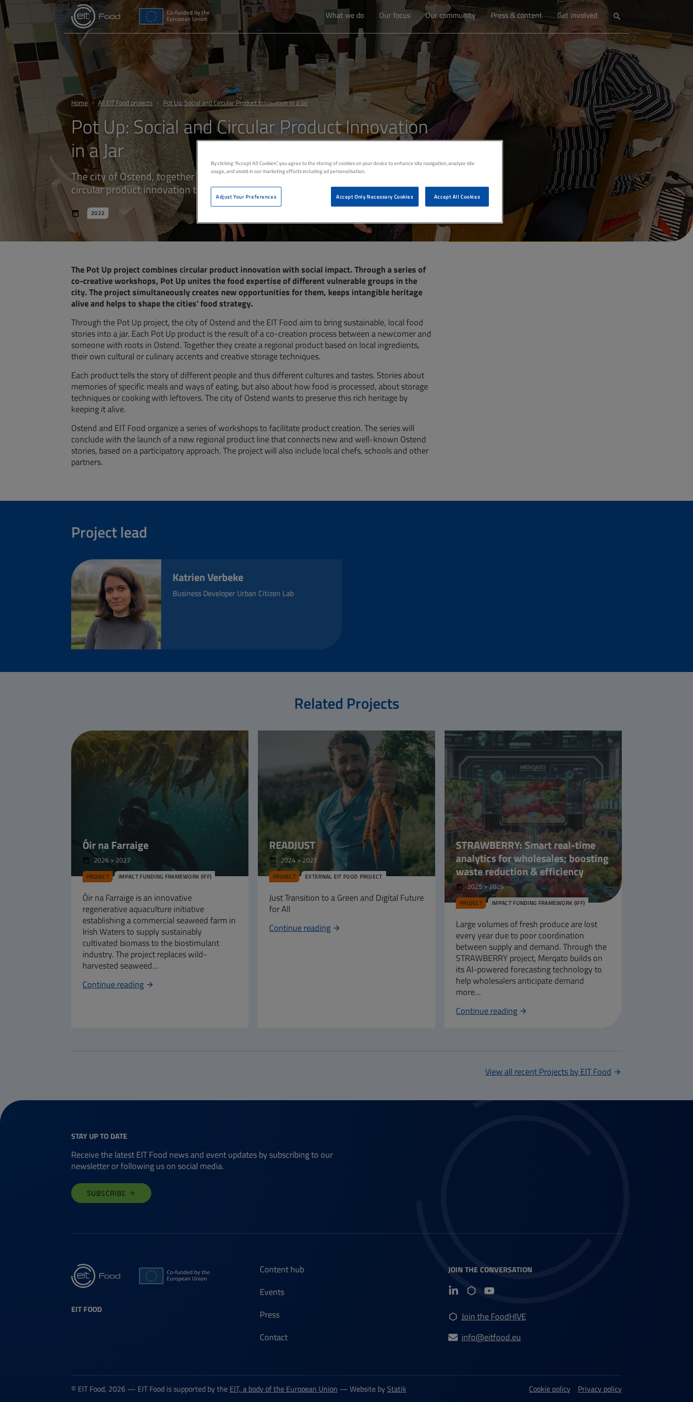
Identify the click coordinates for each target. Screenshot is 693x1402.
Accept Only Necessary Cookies (374, 196)
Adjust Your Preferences (246, 196)
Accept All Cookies (457, 196)
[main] (350, 182)
